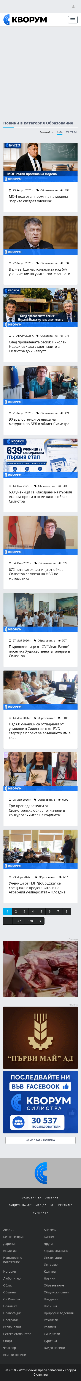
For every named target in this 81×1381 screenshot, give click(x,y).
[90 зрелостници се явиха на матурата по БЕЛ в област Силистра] (40, 385)
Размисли (51, 1320)
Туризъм (50, 1341)
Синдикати (52, 1334)
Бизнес (49, 1237)
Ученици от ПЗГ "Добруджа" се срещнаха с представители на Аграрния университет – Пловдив (37, 888)
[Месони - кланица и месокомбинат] (40, 996)
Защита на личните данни (31, 1205)
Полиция (50, 1306)
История (9, 1271)
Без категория (13, 1237)
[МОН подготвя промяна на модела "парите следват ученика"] (40, 162)
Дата (59, 132)
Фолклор (9, 1348)
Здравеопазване (56, 1251)
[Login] (73, 6)
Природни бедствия (59, 1313)
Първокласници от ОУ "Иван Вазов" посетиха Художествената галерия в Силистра (39, 651)
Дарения (9, 1244)
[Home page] (25, 19)
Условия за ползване (40, 1197)
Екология (10, 1251)
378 (30, 921)
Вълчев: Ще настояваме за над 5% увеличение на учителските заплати (39, 271)
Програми (10, 1320)
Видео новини (54, 1348)
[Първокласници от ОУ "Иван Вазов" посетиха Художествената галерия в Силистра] (40, 612)
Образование (49, 190)
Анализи (50, 1230)
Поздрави (51, 1299)
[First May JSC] (40, 1038)
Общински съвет (56, 1292)
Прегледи (71, 132)
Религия (50, 1327)
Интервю (51, 1264)
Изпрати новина (42, 1140)
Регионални (12, 1327)
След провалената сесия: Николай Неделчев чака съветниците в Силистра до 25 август (38, 346)
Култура (50, 1271)
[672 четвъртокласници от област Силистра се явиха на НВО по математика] (40, 535)
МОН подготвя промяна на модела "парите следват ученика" (38, 198)
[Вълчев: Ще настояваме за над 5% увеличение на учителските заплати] (40, 235)
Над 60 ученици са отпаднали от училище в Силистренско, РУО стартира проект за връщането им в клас (39, 731)
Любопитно (12, 1278)
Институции (53, 1257)
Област (8, 1285)
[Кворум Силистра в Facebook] (40, 1102)
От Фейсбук (11, 1299)
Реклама (65, 1205)
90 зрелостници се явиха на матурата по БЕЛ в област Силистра (39, 421)
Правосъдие (12, 1313)
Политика (10, 1306)
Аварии (8, 1230)
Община (9, 1292)
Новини (49, 1278)
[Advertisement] (40, 69)
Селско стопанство (17, 1334)
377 (18, 921)
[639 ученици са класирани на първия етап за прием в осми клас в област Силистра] (40, 458)
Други (48, 1244)
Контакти (41, 1212)
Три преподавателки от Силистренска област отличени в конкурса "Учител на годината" (37, 810)
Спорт (7, 1341)
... (7, 921)
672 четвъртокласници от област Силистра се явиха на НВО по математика (37, 574)
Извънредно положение (12, 1259)
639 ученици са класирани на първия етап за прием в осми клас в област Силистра (40, 496)
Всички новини (14, 1355)
